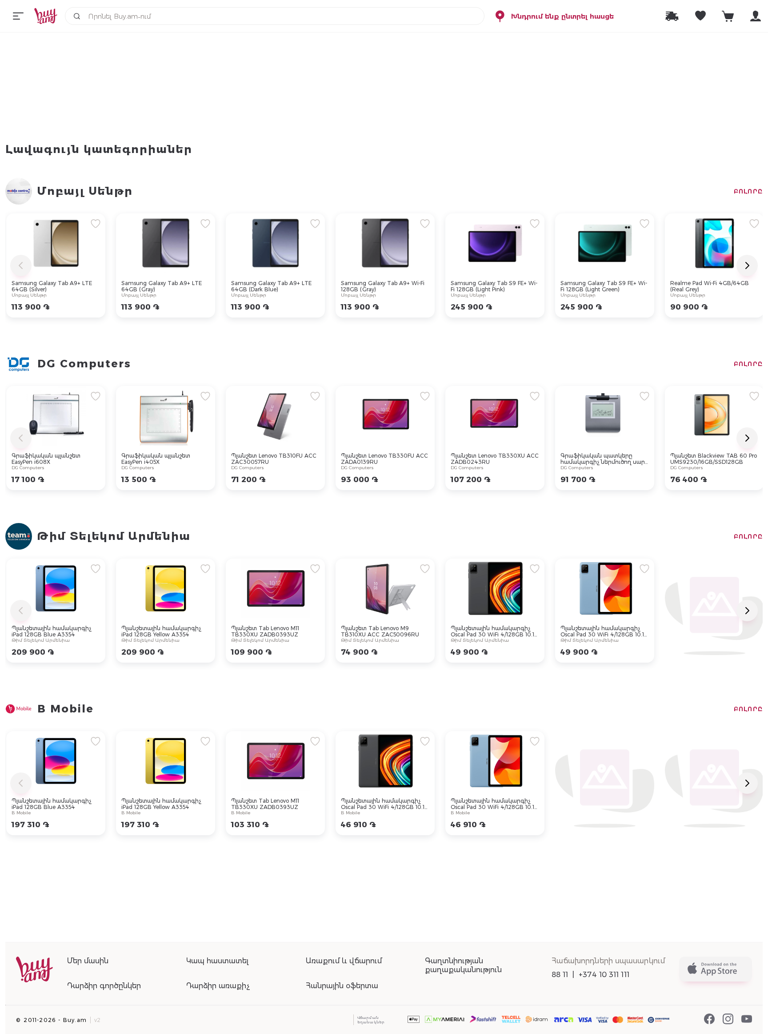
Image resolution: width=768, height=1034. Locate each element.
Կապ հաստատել (217, 961)
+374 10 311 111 (604, 974)
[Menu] (18, 16)
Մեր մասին (87, 961)
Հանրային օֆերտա (342, 986)
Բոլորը (748, 191)
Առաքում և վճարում (344, 961)
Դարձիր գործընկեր (104, 986)
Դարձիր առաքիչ (218, 986)
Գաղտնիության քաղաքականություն (463, 965)
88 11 (560, 974)
